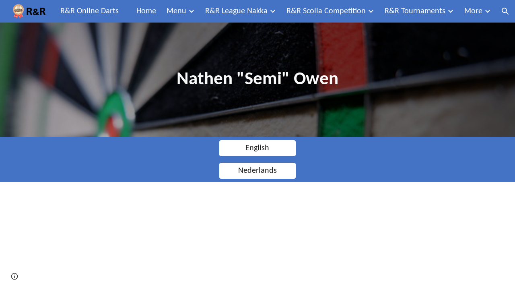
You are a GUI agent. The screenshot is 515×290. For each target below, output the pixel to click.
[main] (257, 80)
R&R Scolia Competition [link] (326, 11)
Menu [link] (176, 11)
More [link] (473, 11)
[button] (505, 11)
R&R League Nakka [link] (236, 11)
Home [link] (146, 11)
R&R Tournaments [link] (415, 11)
